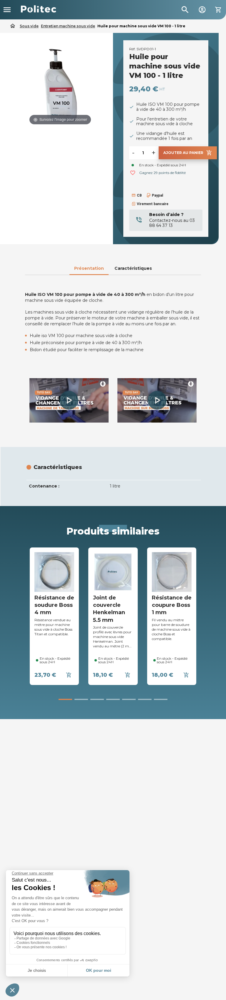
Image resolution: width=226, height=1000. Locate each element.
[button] (68, 400)
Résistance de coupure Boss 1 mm (172, 605)
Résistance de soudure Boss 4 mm (54, 605)
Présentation (89, 268)
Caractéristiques (133, 268)
